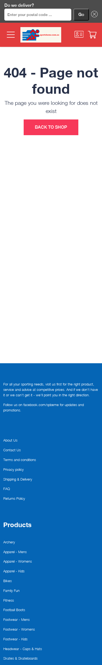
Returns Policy (14, 498)
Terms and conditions (19, 460)
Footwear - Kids (15, 639)
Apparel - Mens (15, 552)
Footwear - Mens (16, 619)
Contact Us (12, 450)
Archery (9, 542)
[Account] (79, 34)
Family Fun (11, 590)
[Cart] (92, 35)
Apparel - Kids (13, 571)
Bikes (7, 581)
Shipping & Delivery (17, 479)
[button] (93, 15)
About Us (10, 440)
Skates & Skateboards (20, 658)
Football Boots (14, 610)
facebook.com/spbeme (41, 405)
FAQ (6, 488)
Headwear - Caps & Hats (22, 649)
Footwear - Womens (19, 629)
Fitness (8, 600)
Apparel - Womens (17, 561)
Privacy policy (13, 469)
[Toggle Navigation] (10, 35)
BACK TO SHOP (51, 127)
